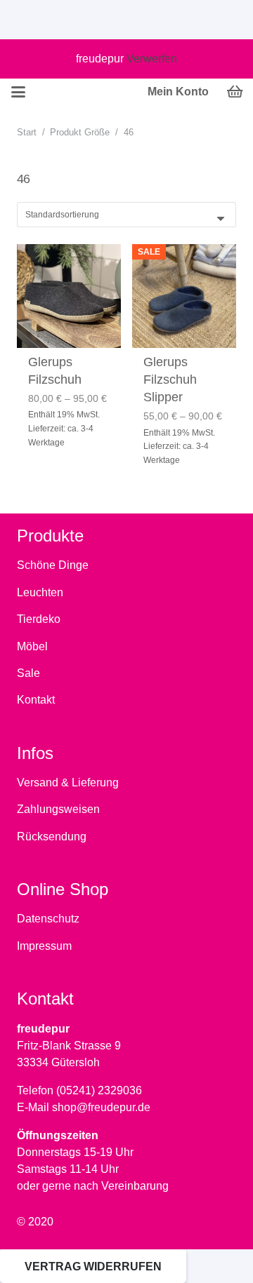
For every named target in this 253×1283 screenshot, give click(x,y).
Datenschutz (48, 919)
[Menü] (18, 92)
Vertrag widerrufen (93, 1266)
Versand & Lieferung (68, 782)
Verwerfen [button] (151, 59)
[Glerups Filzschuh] (69, 296)
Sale (28, 673)
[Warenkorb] (235, 91)
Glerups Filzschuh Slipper (170, 379)
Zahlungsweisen (58, 809)
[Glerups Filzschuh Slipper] (184, 296)
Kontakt (36, 700)
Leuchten (40, 592)
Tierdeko (38, 619)
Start (27, 132)
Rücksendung (51, 836)
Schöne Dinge (53, 565)
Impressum (44, 946)
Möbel (32, 646)
